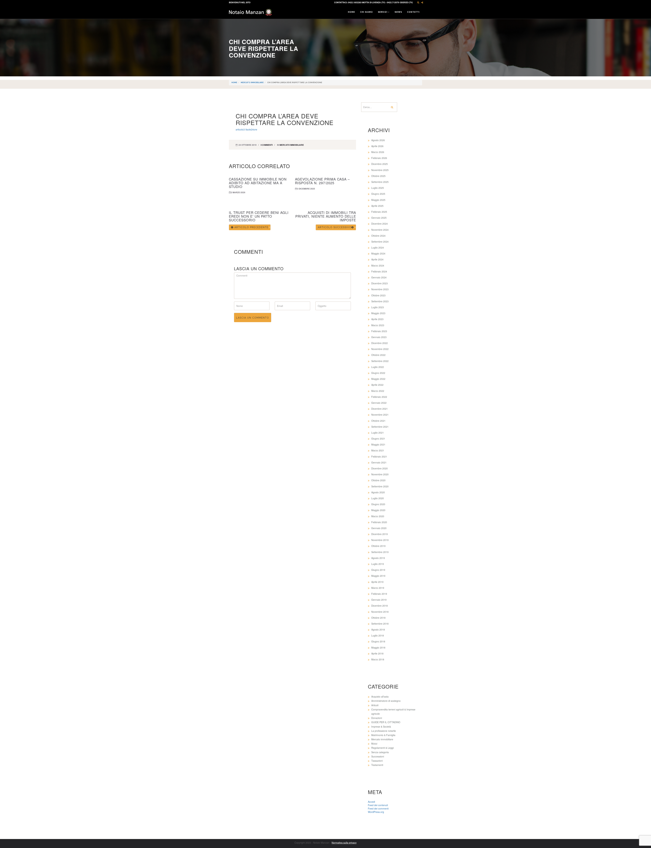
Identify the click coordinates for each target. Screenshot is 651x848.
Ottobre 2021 (378, 420)
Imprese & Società (381, 726)
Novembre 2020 (380, 474)
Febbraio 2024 (379, 271)
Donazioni (376, 718)
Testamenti (377, 765)
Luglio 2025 (377, 187)
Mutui (374, 743)
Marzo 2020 (377, 516)
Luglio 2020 (377, 498)
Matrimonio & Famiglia (383, 735)
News (398, 12)
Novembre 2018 (380, 611)
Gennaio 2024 (379, 277)
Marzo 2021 (377, 450)
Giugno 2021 (378, 438)
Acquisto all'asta (380, 696)
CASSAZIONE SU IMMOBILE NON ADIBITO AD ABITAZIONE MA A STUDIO (258, 183)
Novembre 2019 (380, 540)
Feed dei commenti (378, 808)
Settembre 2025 (380, 182)
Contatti (413, 12)
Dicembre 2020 (379, 468)
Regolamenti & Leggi (382, 747)
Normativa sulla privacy (344, 842)
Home (351, 12)
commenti (267, 144)
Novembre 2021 (380, 414)
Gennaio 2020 (379, 528)
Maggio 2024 (378, 253)
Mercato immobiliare (252, 82)
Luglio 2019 (377, 564)
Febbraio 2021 (379, 456)
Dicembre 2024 (379, 223)
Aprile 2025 (377, 205)
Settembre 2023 (380, 301)
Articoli (374, 705)
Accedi (371, 801)
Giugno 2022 (378, 373)
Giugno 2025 (378, 193)
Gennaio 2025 (379, 217)
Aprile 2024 (377, 259)
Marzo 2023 (377, 325)
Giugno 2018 (378, 641)
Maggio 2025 (378, 200)
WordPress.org (376, 812)
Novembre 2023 (380, 289)
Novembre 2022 (380, 349)
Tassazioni (377, 760)
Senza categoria (380, 752)
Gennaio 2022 (379, 402)
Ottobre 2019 (378, 546)
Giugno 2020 (378, 504)
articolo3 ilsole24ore (246, 129)
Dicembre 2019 (379, 534)
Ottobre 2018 (378, 617)
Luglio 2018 (377, 635)
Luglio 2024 (377, 247)
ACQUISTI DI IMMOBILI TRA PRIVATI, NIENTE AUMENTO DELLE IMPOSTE (325, 216)
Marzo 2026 (377, 152)
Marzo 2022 (377, 391)
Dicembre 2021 (379, 408)
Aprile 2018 (377, 653)
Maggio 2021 (378, 444)
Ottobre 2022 (378, 355)
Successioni (377, 756)
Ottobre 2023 (378, 295)
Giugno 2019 (378, 569)
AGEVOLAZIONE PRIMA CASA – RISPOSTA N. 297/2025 (322, 181)
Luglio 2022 (377, 367)
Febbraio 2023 (379, 331)
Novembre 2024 (380, 229)
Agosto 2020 (378, 492)
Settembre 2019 (380, 552)
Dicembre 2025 (379, 164)
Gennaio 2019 (379, 599)
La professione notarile (383, 730)
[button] (418, 2)
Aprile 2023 (377, 319)
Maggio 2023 (378, 313)
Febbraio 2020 (379, 522)
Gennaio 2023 (379, 337)
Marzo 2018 (377, 659)
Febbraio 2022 (379, 396)
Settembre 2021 (380, 426)
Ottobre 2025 (378, 176)
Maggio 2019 (378, 575)
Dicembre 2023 (379, 283)
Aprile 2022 (377, 384)
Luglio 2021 (377, 432)
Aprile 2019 (377, 582)
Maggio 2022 (378, 378)
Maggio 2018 (378, 647)
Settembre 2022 (380, 361)
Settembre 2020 (380, 486)
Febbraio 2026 (379, 158)
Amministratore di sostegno (386, 700)
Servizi (383, 12)
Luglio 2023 (377, 307)
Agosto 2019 (378, 558)
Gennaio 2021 (379, 462)
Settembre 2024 (380, 241)
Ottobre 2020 (378, 480)
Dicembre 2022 (379, 343)
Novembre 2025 (380, 170)
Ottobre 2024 (378, 235)
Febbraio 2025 (379, 211)
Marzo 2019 (377, 587)
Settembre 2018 (380, 623)
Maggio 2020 (378, 510)
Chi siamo (366, 12)
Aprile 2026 (377, 146)
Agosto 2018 (378, 629)
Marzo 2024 (377, 265)
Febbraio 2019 (379, 593)
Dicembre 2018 (379, 605)
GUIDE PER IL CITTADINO (385, 722)
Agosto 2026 (378, 140)
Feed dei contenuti (378, 805)
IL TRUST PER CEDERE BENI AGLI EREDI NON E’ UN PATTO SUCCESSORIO (259, 216)
